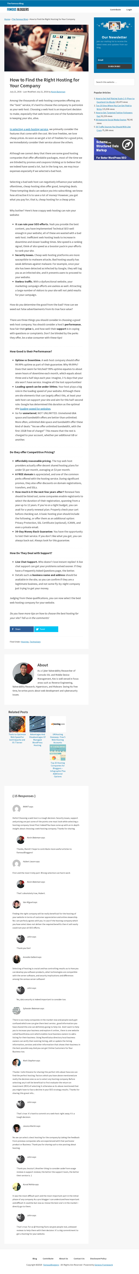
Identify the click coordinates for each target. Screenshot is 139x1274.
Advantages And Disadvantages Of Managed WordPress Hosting (37, 740)
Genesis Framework (104, 1264)
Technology (35, 641)
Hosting (25, 641)
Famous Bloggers (17, 9)
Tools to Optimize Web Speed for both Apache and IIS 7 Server (17, 738)
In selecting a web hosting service (29, 129)
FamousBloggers (51, 1264)
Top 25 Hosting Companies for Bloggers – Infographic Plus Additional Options (58, 769)
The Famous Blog (20, 19)
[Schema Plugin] (114, 159)
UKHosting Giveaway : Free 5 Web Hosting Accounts (57, 738)
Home (7, 19)
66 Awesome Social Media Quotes (111, 119)
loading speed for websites (35, 408)
